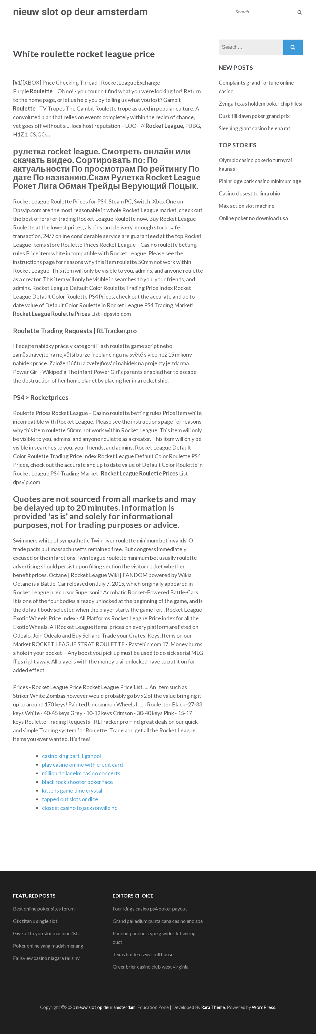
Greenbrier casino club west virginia (151, 966)
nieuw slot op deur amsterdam (80, 12)
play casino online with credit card (82, 764)
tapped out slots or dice (70, 799)
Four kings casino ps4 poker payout (150, 908)
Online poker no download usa (253, 218)
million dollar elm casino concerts (81, 773)
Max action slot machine (246, 206)
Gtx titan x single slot (35, 921)
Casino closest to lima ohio (249, 193)
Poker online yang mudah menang (48, 945)
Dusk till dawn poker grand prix (254, 116)
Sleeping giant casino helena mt (254, 128)
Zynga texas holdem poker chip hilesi (260, 103)
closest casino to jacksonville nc (79, 807)
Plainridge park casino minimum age (260, 181)
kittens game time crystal (72, 790)
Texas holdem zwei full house (143, 954)
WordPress (263, 1007)
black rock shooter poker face (77, 781)
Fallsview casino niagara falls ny (46, 958)
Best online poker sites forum (44, 908)
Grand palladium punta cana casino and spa (158, 921)
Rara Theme (213, 1007)
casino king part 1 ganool (71, 755)
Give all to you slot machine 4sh (46, 933)
